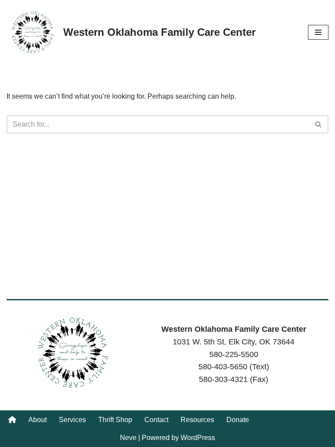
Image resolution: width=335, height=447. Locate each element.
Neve (128, 437)
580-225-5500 (233, 354)
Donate (237, 419)
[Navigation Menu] (318, 32)
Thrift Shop (115, 419)
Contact (156, 419)
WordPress (198, 437)
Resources (197, 419)
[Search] (318, 124)
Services (72, 419)
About (37, 419)
